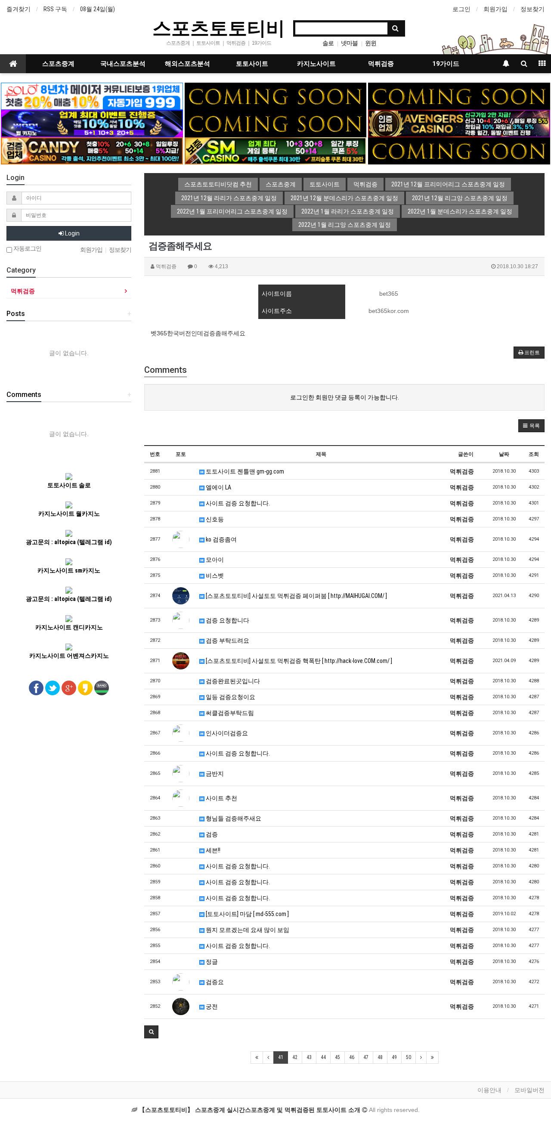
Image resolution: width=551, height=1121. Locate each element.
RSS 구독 (55, 9)
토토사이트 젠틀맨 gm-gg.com (244, 471)
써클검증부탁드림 (229, 712)
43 (309, 1057)
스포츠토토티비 (218, 27)
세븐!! (212, 850)
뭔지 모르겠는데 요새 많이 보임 (246, 929)
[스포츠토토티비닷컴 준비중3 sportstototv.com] (459, 150)
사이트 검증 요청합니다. (237, 503)
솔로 (328, 43)
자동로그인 (26, 248)
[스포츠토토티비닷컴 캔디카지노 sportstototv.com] (92, 150)
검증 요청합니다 (226, 620)
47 (365, 1057)
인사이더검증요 (226, 733)
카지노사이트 (316, 64)
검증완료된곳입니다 (232, 681)
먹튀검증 (381, 64)
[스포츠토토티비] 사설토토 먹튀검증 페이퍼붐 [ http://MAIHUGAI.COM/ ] (295, 595)
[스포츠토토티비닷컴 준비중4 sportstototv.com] (275, 123)
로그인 (461, 9)
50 (408, 1057)
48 (380, 1057)
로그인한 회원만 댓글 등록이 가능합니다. (344, 397)
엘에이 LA (217, 487)
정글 (211, 961)
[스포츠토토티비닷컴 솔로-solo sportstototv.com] (92, 95)
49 (394, 1057)
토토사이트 (252, 64)
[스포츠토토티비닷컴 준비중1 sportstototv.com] (275, 95)
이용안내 (489, 1090)
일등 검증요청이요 (229, 697)
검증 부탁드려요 (226, 640)
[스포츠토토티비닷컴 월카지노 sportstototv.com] (92, 123)
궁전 (211, 1006)
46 (351, 1057)
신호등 (214, 519)
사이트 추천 (220, 798)
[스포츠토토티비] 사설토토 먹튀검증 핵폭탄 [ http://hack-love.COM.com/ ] (298, 660)
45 (337, 1057)
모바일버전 (529, 1090)
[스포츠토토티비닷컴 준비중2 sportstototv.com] (459, 95)
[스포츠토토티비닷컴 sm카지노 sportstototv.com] (275, 150)
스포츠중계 (58, 64)
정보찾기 (532, 9)
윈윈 (370, 43)
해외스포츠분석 (187, 64)
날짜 (504, 454)
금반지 (214, 773)
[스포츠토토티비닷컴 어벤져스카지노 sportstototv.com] (459, 123)
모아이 (214, 559)
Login (72, 233)
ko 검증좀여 (220, 539)
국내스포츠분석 (122, 64)
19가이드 (445, 64)
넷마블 (349, 43)
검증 (211, 834)
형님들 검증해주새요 (232, 818)
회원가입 (495, 9)
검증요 (214, 982)
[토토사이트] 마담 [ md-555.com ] (246, 913)
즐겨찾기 (18, 9)
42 (294, 1057)
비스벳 (214, 575)
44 (323, 1057)
